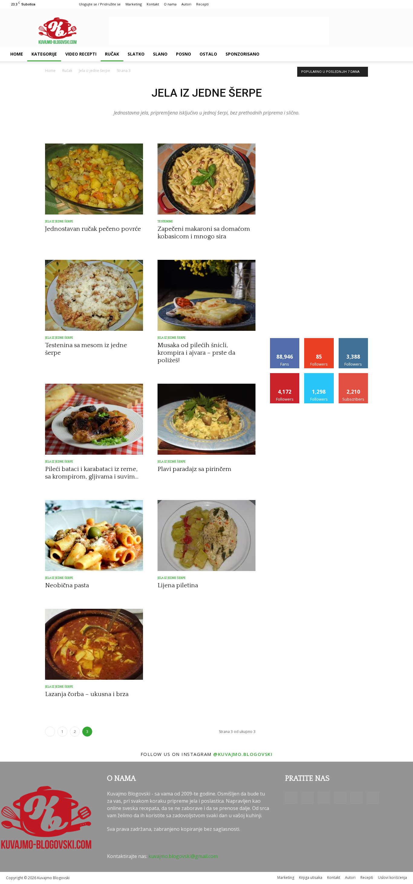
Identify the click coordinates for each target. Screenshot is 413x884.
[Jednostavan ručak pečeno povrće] (94, 179)
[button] (399, 54)
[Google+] (345, 54)
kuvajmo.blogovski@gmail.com (183, 856)
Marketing (133, 4)
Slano (160, 54)
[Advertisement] (219, 30)
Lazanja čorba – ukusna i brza (86, 694)
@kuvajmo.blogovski (242, 754)
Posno (183, 54)
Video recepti (80, 54)
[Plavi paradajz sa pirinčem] (206, 419)
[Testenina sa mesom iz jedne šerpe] (94, 295)
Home (16, 54)
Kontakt (153, 4)
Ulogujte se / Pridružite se (100, 4)
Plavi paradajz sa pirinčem (194, 469)
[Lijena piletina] (206, 535)
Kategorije (44, 54)
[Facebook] (335, 54)
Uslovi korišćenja (392, 877)
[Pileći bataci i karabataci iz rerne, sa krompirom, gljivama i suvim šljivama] (94, 419)
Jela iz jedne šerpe (94, 70)
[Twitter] (376, 54)
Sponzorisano (242, 54)
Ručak (112, 54)
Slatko (136, 54)
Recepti (202, 4)
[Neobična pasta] (94, 535)
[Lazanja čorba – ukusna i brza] (94, 644)
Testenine (165, 221)
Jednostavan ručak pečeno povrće (93, 228)
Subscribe (353, 375)
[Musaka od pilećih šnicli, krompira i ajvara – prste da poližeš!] (206, 295)
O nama (170, 4)
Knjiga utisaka (310, 877)
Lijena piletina (178, 585)
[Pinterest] (365, 54)
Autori (186, 4)
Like (284, 340)
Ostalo (208, 54)
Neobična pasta (67, 585)
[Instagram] (355, 54)
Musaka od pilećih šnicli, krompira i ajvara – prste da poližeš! (196, 353)
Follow (319, 340)
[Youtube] (386, 54)
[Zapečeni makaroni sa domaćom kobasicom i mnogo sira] (206, 179)
